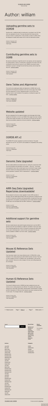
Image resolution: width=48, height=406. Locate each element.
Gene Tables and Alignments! (21, 84)
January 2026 (7, 352)
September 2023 (8, 371)
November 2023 (8, 370)
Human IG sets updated (31, 336)
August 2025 (7, 359)
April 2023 (7, 376)
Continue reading (14, 67)
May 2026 (7, 347)
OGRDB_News (14, 42)
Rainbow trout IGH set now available (31, 328)
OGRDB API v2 (13, 137)
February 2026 (7, 350)
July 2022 (7, 383)
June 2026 (7, 346)
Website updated (15, 111)
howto (10, 43)
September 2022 (8, 381)
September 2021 (8, 389)
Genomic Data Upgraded (19, 161)
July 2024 (7, 365)
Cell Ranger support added (31, 331)
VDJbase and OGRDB (24, 4)
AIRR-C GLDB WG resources (30, 333)
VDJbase (29, 349)
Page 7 (31, 310)
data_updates (11, 177)
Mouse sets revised (30, 338)
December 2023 (8, 368)
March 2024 (7, 367)
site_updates (14, 100)
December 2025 (8, 354)
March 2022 (7, 384)
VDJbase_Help (31, 350)
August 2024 (7, 363)
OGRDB (29, 346)
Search (6, 324)
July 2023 (7, 373)
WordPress (41, 401)
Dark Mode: (44, 404)
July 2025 (7, 360)
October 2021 (7, 388)
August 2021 (7, 391)
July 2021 (6, 392)
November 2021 (8, 386)
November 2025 (8, 355)
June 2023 (7, 375)
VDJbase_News (14, 176)
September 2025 (8, 357)
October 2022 (7, 379)
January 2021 (7, 394)
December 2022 (8, 378)
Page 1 (17, 310)
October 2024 (7, 362)
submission (11, 73)
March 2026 (7, 349)
